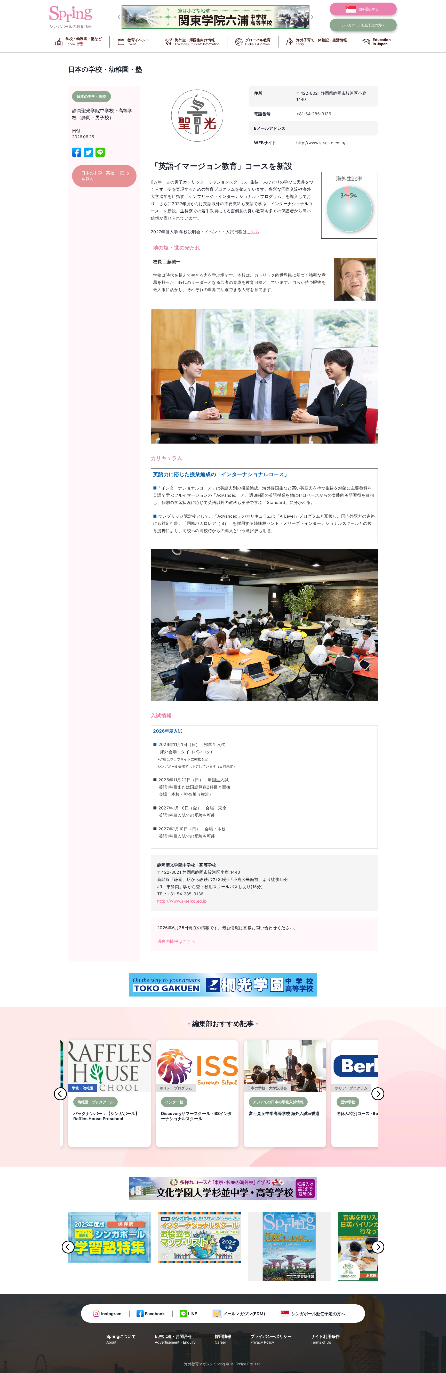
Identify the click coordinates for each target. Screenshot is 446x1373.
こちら (253, 231)
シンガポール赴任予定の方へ (318, 1313)
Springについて (121, 1339)
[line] (100, 152)
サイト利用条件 (325, 1339)
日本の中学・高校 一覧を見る (102, 176)
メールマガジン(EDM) (244, 1313)
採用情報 (223, 1339)
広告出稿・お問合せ (175, 1339)
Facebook (155, 1313)
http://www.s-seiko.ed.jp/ (321, 142)
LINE (192, 1313)
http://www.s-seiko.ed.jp (182, 901)
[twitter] (88, 152)
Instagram (111, 1313)
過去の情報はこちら (176, 941)
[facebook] (76, 152)
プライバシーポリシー (271, 1339)
